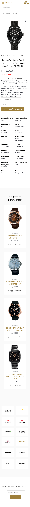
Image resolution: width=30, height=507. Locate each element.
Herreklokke (13, 56)
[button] (25, 21)
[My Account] (21, 3)
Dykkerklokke (5, 56)
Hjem (4, 13)
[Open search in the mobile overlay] (15, 7)
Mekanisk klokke (21, 56)
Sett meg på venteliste (13, 109)
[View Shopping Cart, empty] (24, 3)
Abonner (16, 497)
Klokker (9, 13)
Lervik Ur (7, 3)
